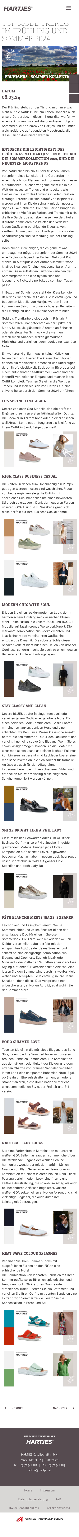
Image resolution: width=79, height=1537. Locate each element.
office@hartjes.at (39, 1470)
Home (28, 1490)
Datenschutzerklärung (33, 1499)
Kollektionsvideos (58, 1508)
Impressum (47, 1490)
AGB (58, 1499)
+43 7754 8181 (28, 1465)
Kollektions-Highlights (24, 1508)
